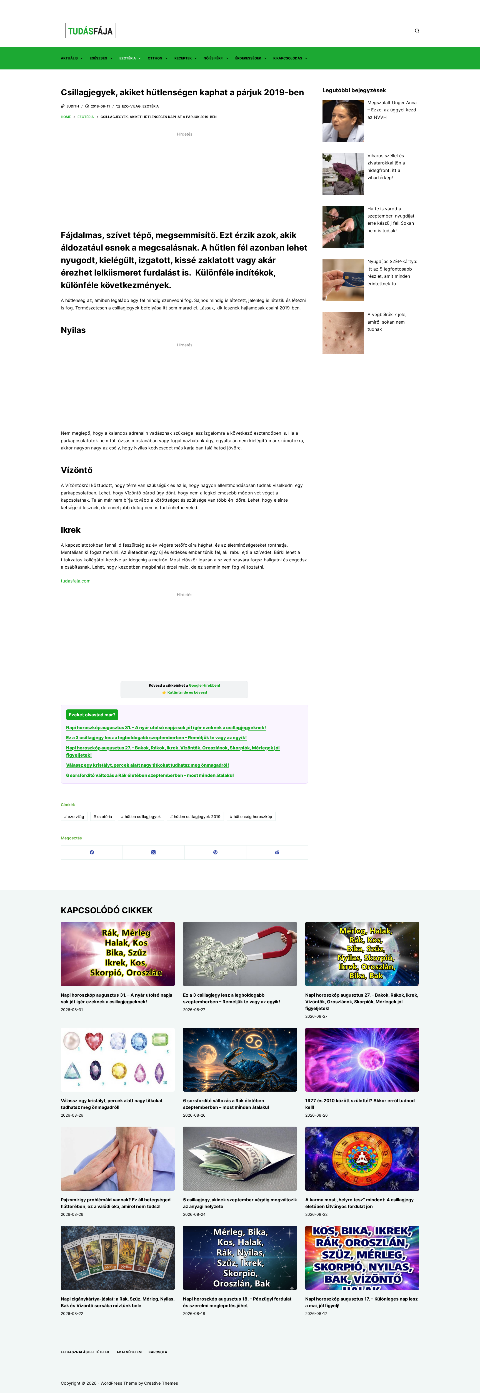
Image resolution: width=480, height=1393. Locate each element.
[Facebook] (92, 853)
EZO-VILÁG (131, 106)
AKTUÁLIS (69, 58)
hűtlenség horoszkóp (251, 816)
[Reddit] (277, 853)
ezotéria (103, 816)
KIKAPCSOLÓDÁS (287, 58)
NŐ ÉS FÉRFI (213, 58)
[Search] (417, 31)
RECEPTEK (183, 58)
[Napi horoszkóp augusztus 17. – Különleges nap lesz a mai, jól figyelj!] (362, 1258)
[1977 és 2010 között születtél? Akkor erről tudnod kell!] (362, 1060)
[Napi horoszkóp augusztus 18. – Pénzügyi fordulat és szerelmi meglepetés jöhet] (240, 1258)
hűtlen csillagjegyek (141, 816)
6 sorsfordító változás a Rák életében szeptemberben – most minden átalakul (150, 775)
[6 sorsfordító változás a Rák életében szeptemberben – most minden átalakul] (240, 1060)
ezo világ (74, 816)
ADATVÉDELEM (129, 1352)
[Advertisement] (184, 177)
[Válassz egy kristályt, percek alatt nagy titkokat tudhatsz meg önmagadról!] (118, 1060)
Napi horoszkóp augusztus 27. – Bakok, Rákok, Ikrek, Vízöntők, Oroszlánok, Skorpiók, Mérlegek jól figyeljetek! (361, 1001)
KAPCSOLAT (159, 1352)
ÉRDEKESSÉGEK (248, 58)
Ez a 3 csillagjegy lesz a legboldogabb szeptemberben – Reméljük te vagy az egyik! (156, 737)
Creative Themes (161, 1383)
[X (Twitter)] (153, 853)
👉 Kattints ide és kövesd (184, 692)
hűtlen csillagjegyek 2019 (195, 816)
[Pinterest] (215, 853)
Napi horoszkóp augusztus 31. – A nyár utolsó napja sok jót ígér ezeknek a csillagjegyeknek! (166, 727)
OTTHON (155, 58)
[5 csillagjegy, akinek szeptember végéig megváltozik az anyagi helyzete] (240, 1159)
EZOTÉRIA (127, 58)
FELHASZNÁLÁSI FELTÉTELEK (85, 1352)
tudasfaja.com (76, 581)
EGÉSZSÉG (98, 58)
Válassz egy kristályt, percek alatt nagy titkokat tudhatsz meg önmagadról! (147, 765)
